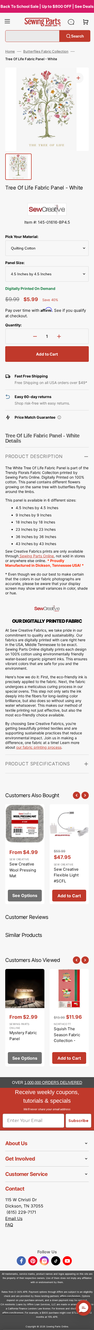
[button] (7, 22)
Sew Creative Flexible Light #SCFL (66, 875)
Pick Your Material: (21, 236)
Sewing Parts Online (37, 556)
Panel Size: (15, 262)
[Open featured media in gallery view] (78, 78)
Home (10, 51)
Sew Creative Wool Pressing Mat (22, 870)
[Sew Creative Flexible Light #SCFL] (69, 854)
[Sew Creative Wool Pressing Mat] (24, 854)
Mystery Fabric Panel (23, 1035)
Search (77, 36)
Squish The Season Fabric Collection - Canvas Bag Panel (67, 1040)
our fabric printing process (38, 747)
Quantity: (13, 325)
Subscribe (78, 1120)
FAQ (9, 1224)
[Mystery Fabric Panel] (24, 1018)
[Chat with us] (71, 22)
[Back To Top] (86, 1322)
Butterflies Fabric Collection (45, 51)
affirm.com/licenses (13, 1312)
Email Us (13, 1218)
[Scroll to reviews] (47, 197)
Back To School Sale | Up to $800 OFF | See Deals (47, 6)
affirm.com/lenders (70, 1296)
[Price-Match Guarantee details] (59, 417)
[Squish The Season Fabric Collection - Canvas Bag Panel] (69, 1018)
